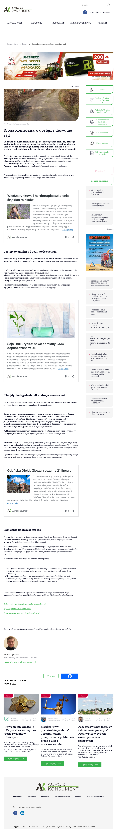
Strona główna (12, 44)
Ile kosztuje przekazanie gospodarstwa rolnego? (25, 604)
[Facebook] (69, 676)
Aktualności (14, 23)
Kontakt (102, 23)
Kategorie (36, 23)
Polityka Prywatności (95, 796)
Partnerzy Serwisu (80, 23)
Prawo (24, 44)
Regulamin (59, 23)
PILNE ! (99, 171)
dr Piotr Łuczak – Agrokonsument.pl (54, 719)
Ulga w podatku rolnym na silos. (17, 608)
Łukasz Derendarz (14, 719)
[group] (58, 66)
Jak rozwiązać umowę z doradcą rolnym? (22, 613)
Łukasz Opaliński (88, 719)
